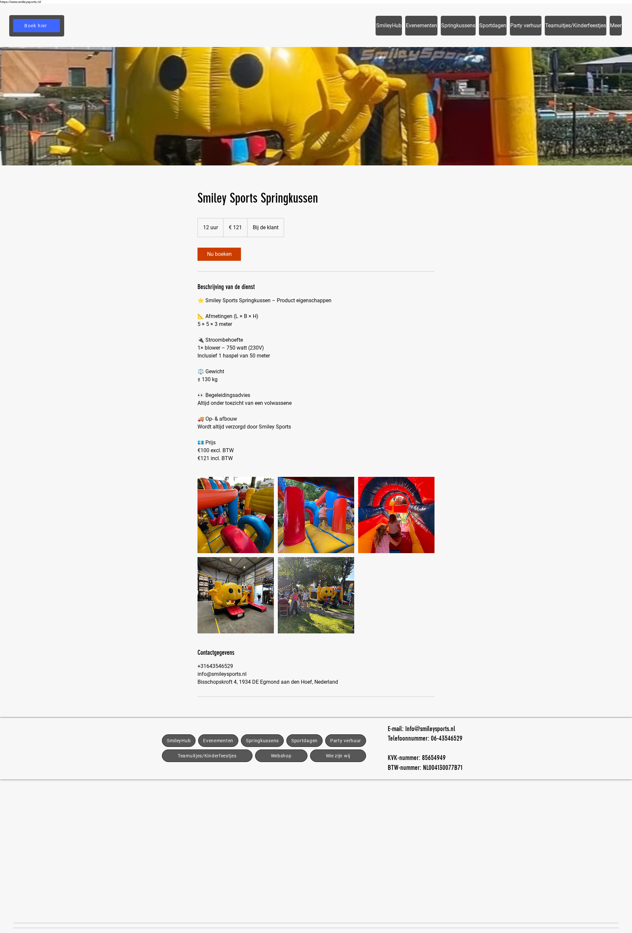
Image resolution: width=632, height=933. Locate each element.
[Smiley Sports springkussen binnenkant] (236, 515)
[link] (219, 254)
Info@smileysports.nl (430, 728)
